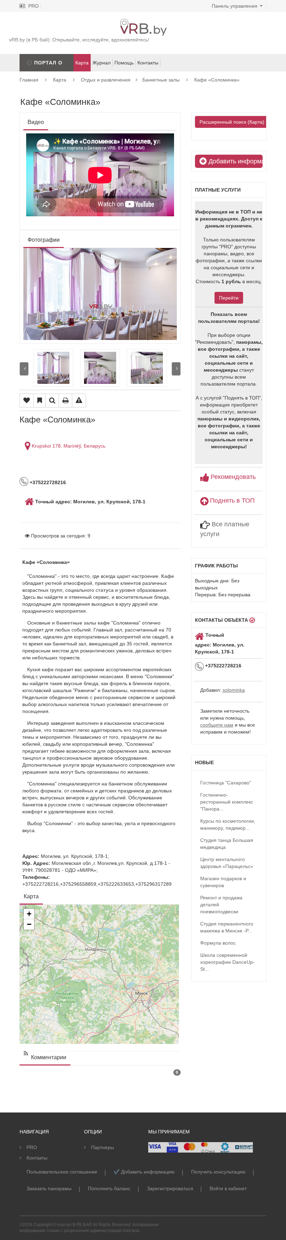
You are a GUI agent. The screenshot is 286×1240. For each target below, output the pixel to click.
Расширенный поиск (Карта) (232, 122)
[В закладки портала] (39, 401)
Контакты (147, 62)
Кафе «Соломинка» (217, 80)
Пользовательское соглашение (62, 1172)
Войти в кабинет (228, 1188)
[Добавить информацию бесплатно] (29, 62)
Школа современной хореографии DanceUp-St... (227, 962)
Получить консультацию (218, 1172)
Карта (59, 80)
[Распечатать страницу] (65, 401)
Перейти (229, 298)
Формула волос (218, 943)
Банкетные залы (161, 80)
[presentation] (24, 369)
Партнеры (102, 1147)
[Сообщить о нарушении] (79, 401)
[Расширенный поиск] (52, 401)
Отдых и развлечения (105, 80)
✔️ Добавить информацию (144, 1172)
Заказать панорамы (49, 1188)
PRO (33, 6)
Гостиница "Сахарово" (225, 782)
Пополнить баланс (109, 1188)
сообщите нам (216, 725)
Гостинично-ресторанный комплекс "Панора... (226, 802)
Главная (29, 80)
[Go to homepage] (143, 22)
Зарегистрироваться (170, 1188)
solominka (234, 690)
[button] (29, 914)
